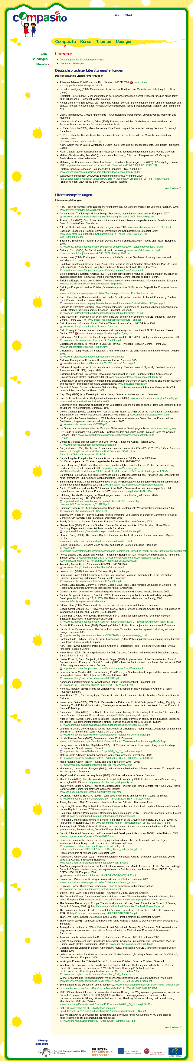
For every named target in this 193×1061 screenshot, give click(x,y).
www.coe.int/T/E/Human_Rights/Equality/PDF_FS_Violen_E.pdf (98, 685)
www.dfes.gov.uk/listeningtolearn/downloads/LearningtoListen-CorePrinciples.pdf (107, 734)
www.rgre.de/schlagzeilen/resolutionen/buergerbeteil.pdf (133, 484)
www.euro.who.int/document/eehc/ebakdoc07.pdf (135, 377)
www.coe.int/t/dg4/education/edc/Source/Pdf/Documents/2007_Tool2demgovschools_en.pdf (113, 246)
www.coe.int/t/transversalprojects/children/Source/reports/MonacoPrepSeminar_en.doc (107, 293)
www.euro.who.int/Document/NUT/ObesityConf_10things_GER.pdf (100, 1020)
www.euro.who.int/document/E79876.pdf (149, 227)
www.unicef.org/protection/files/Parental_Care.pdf (90, 326)
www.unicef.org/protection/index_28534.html (84, 346)
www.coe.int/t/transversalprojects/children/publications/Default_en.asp (98, 882)
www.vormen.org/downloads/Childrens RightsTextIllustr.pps (148, 984)
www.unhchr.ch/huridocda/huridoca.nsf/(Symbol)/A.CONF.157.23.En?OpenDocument (106, 980)
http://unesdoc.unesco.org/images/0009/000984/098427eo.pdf (104, 913)
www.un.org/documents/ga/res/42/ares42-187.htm (87, 836)
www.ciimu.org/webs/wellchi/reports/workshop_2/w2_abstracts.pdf (99, 974)
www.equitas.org (104, 809)
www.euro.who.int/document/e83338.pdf (131, 944)
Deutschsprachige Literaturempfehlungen (82, 59)
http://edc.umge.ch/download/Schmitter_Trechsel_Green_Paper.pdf (127, 906)
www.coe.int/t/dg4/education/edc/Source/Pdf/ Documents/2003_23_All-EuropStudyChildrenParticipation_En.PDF (98, 453)
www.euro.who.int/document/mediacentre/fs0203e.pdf (93, 340)
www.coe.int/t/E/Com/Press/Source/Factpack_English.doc (91, 283)
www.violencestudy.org (163, 428)
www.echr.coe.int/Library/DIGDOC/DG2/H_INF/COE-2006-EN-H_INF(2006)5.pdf (107, 798)
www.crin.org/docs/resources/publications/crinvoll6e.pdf (94, 356)
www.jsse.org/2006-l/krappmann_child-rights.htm (126, 715)
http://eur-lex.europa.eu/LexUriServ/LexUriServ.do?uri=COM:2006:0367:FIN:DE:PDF (112, 165)
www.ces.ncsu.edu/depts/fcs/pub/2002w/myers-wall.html (90, 791)
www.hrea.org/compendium (132, 383)
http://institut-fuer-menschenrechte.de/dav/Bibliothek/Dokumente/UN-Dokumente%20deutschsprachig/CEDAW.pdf (99, 503)
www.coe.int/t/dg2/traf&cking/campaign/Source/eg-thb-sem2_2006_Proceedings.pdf (109, 216)
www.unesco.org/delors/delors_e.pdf (149, 414)
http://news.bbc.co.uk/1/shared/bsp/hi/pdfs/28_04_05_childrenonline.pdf (103, 751)
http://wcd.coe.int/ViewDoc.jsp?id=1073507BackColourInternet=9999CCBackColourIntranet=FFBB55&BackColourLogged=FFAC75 (114, 470)
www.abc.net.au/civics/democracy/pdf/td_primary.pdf (92, 889)
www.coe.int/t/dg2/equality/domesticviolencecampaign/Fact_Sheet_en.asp (125, 899)
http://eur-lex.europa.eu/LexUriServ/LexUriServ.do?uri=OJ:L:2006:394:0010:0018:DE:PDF (108, 988)
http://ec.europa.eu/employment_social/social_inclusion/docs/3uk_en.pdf (103, 270)
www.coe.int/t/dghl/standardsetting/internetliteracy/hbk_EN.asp (94, 862)
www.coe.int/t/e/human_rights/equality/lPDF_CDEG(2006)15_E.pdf (100, 875)
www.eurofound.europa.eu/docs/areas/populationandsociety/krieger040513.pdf (106, 724)
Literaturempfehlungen (72, 63)
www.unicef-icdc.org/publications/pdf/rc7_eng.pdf (114, 319)
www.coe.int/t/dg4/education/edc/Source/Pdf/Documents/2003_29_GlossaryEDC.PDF (106, 1004)
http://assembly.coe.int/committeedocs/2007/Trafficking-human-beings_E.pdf (105, 635)
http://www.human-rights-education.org (80, 141)
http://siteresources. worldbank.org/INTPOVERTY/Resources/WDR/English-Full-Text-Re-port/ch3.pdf (114, 178)
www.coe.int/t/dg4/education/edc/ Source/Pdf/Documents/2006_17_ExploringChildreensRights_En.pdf (119, 621)
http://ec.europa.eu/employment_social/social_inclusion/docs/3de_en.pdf (103, 668)
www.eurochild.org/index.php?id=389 (132, 491)
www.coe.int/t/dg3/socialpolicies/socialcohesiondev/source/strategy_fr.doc (100, 172)
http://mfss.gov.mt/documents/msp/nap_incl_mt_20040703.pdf (98, 764)
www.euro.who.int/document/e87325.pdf (85, 424)
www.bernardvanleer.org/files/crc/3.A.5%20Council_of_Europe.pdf (99, 363)
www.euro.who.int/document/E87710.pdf (85, 511)
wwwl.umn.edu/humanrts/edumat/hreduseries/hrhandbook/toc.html (96, 541)
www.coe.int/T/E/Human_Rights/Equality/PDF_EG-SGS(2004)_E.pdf (133, 822)
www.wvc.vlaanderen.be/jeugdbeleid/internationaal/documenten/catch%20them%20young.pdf (114, 303)
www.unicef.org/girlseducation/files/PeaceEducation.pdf (94, 567)
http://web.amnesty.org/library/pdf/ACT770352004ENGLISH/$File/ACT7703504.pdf (108, 758)
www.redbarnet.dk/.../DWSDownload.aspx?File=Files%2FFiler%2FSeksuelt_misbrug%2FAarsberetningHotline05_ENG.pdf (103, 1009)
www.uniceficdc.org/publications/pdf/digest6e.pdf (90, 444)
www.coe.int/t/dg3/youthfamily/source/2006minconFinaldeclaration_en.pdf (103, 313)
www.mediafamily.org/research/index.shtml (83, 601)
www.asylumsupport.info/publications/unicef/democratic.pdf (102, 816)
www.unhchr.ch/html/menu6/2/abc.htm (80, 209)
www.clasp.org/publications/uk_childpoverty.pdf (107, 782)
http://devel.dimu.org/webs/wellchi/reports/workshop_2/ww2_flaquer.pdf (102, 531)
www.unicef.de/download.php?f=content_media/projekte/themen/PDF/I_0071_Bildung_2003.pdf (110, 252)
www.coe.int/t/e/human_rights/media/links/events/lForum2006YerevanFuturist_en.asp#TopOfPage (113, 741)
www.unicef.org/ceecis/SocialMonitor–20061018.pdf (91, 678)
